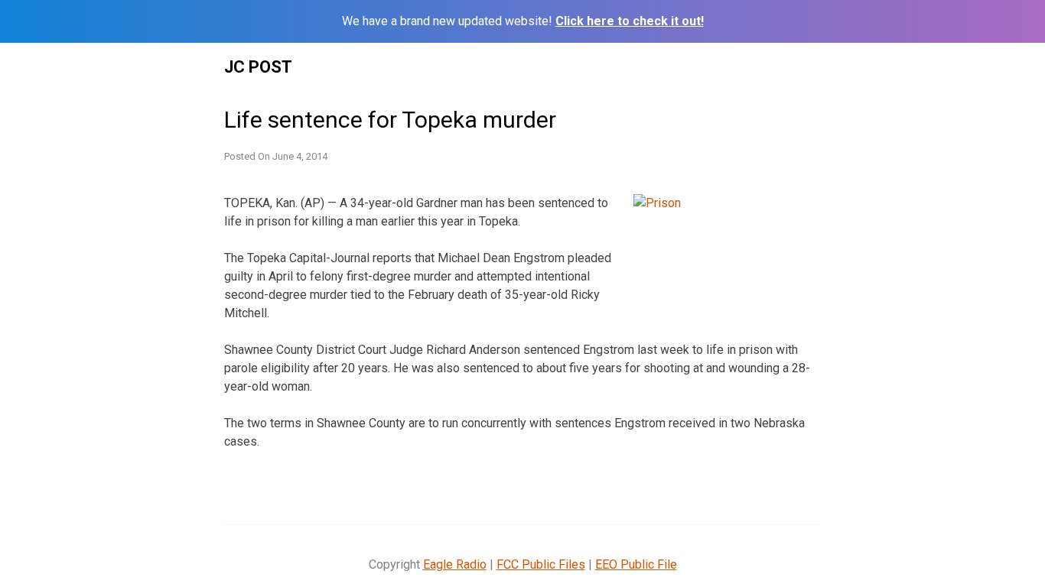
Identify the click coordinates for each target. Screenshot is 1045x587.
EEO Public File (636, 564)
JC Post (258, 66)
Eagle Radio (455, 564)
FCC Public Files (540, 564)
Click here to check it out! (629, 21)
